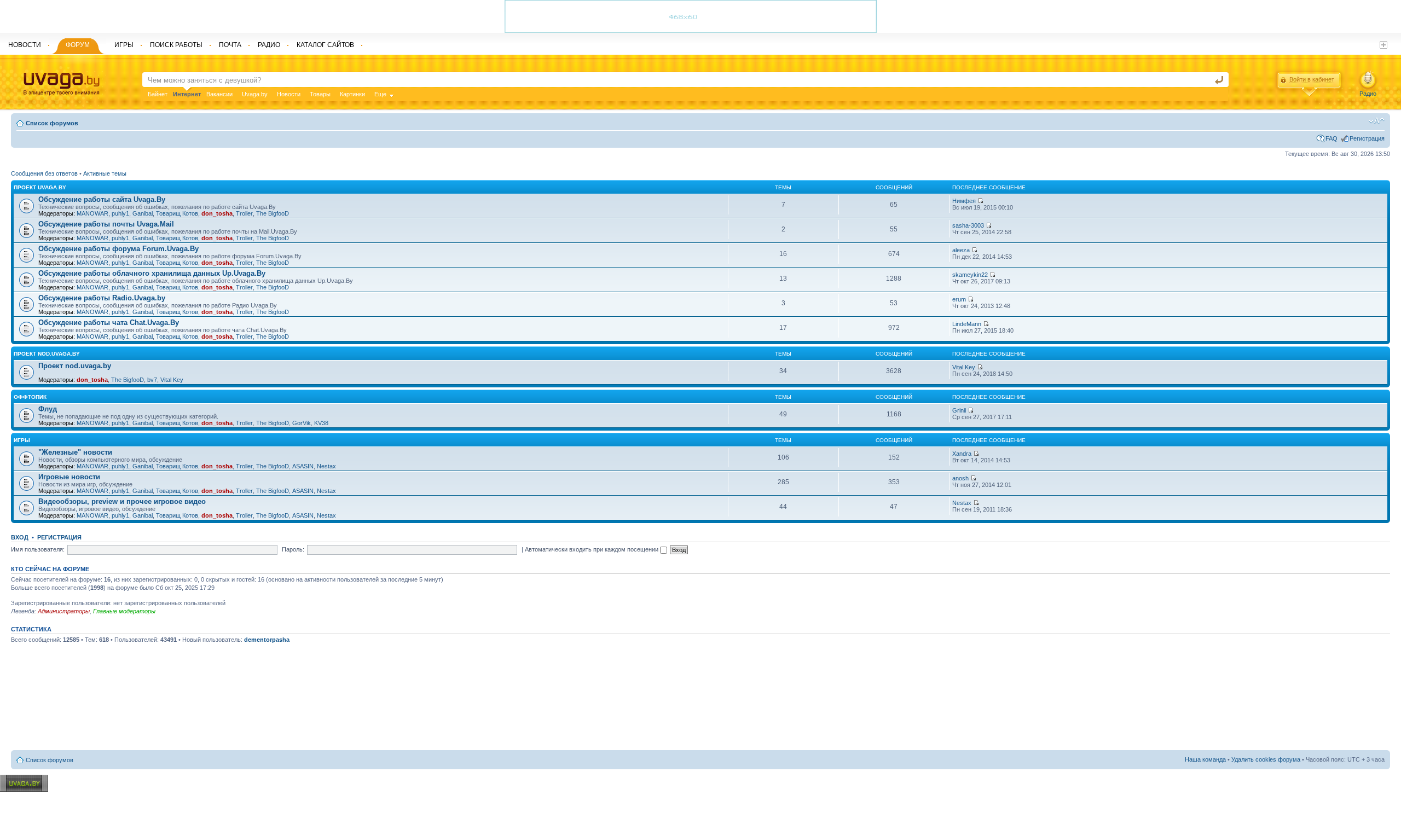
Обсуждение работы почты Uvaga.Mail (106, 224)
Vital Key (171, 379)
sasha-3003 (968, 225)
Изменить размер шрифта (1377, 121)
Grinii (959, 410)
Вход (19, 537)
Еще (380, 94)
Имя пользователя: (38, 549)
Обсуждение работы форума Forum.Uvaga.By (118, 249)
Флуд (47, 409)
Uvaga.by (255, 94)
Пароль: (293, 549)
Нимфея (964, 201)
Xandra (961, 453)
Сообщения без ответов (44, 173)
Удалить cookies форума (1265, 759)
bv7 (152, 379)
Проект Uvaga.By (40, 187)
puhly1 (120, 213)
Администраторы (64, 611)
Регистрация (1367, 138)
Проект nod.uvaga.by (47, 354)
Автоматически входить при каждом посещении (592, 549)
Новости (288, 94)
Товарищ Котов (177, 213)
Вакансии (219, 94)
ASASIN (303, 466)
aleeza (961, 250)
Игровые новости (69, 477)
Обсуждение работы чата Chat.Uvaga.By (108, 322)
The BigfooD (272, 213)
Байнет (157, 94)
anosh (960, 478)
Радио (1367, 93)
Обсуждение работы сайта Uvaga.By (101, 199)
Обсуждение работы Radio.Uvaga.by (101, 298)
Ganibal (142, 213)
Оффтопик (30, 397)
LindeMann (966, 324)
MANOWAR (92, 213)
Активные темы (104, 173)
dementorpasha (267, 639)
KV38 (321, 423)
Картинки (352, 94)
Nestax (326, 466)
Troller (244, 213)
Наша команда (1205, 759)
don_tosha (217, 213)
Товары (320, 94)
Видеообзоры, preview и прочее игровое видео (122, 501)
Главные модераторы (124, 611)
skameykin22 (970, 274)
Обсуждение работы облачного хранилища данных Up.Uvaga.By (151, 273)
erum (959, 299)
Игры (22, 440)
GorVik (301, 423)
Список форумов (52, 123)
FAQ (1331, 138)
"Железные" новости (75, 452)
